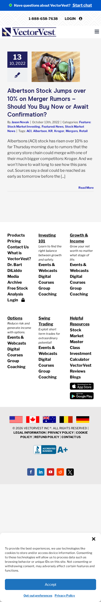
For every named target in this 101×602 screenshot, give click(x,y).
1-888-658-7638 (43, 18)
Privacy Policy (65, 595)
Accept (50, 584)
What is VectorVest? (19, 256)
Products (16, 235)
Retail (83, 131)
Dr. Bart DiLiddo (14, 267)
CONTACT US (71, 437)
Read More (86, 187)
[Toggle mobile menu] (97, 31)
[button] (93, 538)
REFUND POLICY (46, 437)
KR (50, 131)
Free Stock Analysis (17, 291)
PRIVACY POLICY (61, 432)
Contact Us (18, 247)
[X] (70, 472)
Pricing (14, 241)
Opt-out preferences (38, 595)
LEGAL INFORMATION (29, 432)
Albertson (40, 131)
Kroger (59, 131)
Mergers (72, 131)
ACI (29, 131)
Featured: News (52, 126)
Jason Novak (20, 122)
